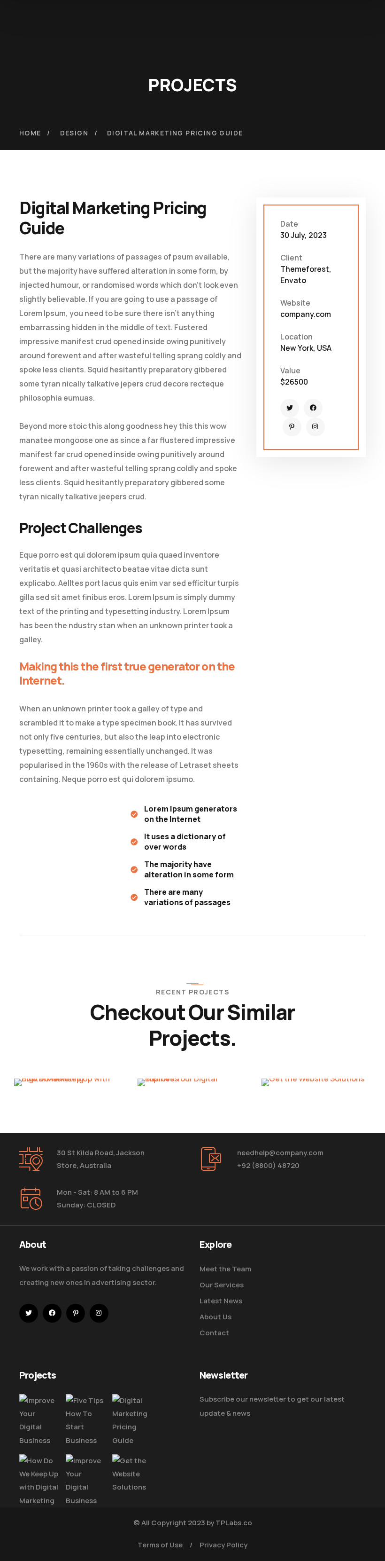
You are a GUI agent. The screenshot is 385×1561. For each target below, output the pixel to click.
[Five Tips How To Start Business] (85, 1420)
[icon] (289, 408)
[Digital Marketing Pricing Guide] (132, 1420)
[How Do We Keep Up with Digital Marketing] (39, 1480)
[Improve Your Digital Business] (39, 1420)
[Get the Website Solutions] (132, 1474)
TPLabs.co (234, 1523)
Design (74, 132)
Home (30, 132)
